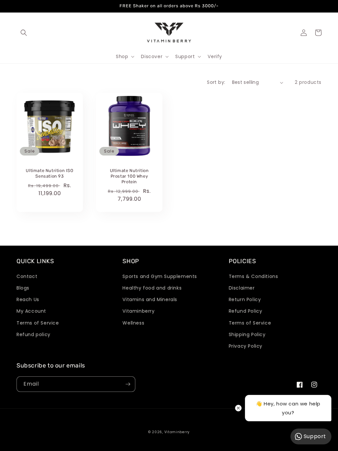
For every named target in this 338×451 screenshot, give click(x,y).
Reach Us (28, 299)
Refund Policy (245, 311)
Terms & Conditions (253, 276)
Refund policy (34, 334)
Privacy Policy (245, 346)
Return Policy (245, 299)
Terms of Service (38, 323)
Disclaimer (242, 288)
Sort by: (216, 82)
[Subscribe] (127, 384)
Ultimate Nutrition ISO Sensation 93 (49, 173)
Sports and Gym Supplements (159, 276)
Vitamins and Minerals (149, 299)
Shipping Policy (247, 334)
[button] (24, 32)
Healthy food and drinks (152, 288)
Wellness (133, 323)
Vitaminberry (138, 311)
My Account (31, 311)
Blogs (23, 288)
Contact (27, 276)
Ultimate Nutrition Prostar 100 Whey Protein (129, 176)
